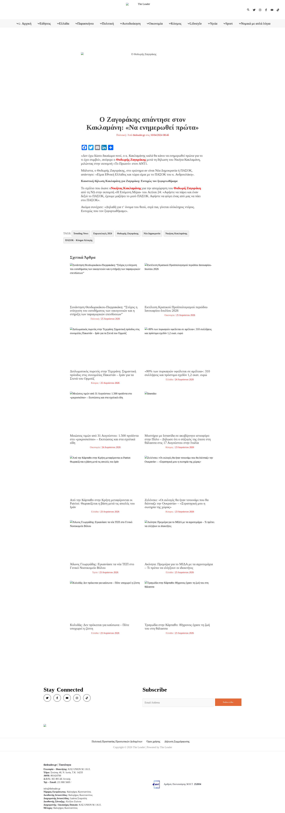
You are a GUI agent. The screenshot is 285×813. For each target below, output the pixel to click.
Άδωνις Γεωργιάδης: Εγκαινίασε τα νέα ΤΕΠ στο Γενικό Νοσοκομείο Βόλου (102, 565)
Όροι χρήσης (153, 741)
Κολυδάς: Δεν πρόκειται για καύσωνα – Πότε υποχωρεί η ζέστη (99, 626)
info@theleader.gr (52, 788)
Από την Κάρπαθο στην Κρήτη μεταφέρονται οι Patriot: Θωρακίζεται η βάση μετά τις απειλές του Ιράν (102, 503)
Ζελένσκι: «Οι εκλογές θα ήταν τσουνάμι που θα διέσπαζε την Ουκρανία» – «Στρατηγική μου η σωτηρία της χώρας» (176, 503)
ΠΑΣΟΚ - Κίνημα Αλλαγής (79, 240)
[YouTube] (272, 10)
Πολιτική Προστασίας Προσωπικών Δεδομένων (117, 741)
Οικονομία (169, 315)
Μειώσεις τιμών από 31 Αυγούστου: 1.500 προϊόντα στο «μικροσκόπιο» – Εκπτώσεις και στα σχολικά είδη (104, 439)
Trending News (80, 233)
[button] (248, 10)
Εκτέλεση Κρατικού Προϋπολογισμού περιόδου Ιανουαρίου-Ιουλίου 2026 (176, 308)
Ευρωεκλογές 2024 (102, 233)
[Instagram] (260, 10)
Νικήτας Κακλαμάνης (126, 188)
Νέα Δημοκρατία (152, 233)
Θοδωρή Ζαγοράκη (187, 188)
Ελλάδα (169, 379)
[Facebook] (266, 10)
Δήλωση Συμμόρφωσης (177, 741)
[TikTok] (278, 10)
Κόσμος (95, 383)
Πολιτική (121, 135)
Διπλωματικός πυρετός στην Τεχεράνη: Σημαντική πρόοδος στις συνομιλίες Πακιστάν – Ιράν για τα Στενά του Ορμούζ (103, 374)
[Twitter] (254, 10)
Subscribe (228, 702)
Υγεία (94, 572)
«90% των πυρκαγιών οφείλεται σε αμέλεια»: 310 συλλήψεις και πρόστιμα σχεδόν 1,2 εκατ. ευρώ (177, 373)
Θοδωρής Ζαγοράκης (128, 233)
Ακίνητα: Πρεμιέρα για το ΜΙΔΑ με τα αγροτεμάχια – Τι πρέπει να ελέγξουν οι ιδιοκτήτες (179, 565)
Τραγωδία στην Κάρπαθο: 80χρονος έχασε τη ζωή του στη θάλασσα (177, 626)
